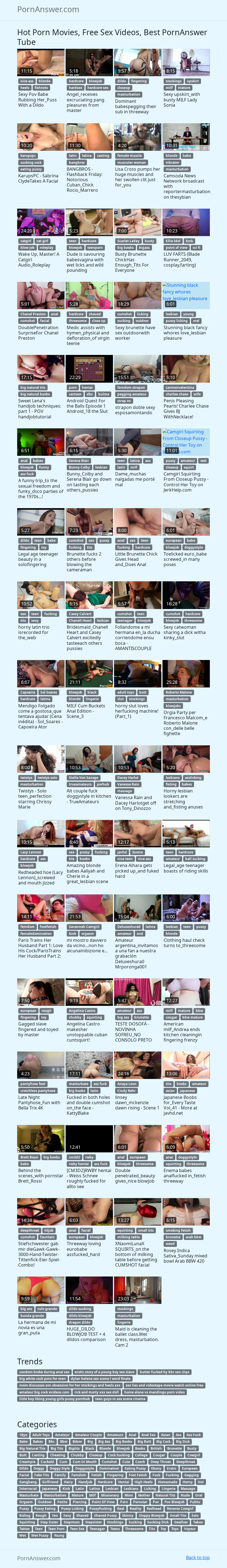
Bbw (63, 1441)
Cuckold (47, 1461)
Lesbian (111, 1488)
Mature (78, 1495)
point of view (176, 247)
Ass (178, 1435)
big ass (123, 1017)
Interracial (28, 1488)
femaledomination (35, 933)
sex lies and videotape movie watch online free (164, 1385)
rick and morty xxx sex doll (96, 1392)
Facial (24, 1475)
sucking (123, 320)
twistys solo (47, 777)
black (91, 692)
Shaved (82, 1515)
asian (170, 1090)
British (156, 1448)
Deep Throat (161, 1461)
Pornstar (140, 1502)
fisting (171, 784)
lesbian (172, 314)
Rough (41, 1515)
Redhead (154, 1508)
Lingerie (169, 1488)
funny (44, 467)
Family (60, 1475)
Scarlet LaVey (128, 241)
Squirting (27, 1522)
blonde (44, 81)
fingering (139, 81)
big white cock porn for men (42, 1378)
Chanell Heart (80, 620)
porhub (103, 784)
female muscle (129, 155)
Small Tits (178, 1515)
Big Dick (183, 1441)
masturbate (78, 1083)
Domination (109, 1468)
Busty (192, 1448)
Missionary (110, 1495)
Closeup (95, 1455)
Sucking (135, 1522)
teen (72, 241)
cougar (171, 1017)
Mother (144, 1495)
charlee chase (177, 394)
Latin (80, 1488)
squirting (94, 1017)
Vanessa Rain (128, 784)
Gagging (191, 1475)
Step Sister (49, 1522)
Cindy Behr (126, 1090)
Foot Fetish (138, 1475)
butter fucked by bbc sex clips (164, 1372)
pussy (171, 460)
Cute (126, 1461)
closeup (123, 87)
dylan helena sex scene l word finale (100, 1378)
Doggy (38, 1468)
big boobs (125, 247)
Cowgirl (193, 1455)
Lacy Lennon (30, 852)
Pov (156, 1502)
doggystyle (193, 547)
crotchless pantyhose (37, 1090)
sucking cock (31, 162)
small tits (146, 1230)
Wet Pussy (39, 1535)
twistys (26, 777)
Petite (62, 1502)
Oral (198, 1495)
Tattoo (24, 1528)
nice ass (26, 81)
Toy (163, 1528)
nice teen (125, 858)
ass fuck (27, 474)
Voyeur (190, 1528)
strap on (124, 400)
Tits (152, 1528)
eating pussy (31, 169)
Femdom (78, 1475)
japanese (187, 1090)
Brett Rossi (29, 1157)
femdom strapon (131, 387)
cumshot (27, 320)
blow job (27, 247)
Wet (22, 1535)
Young (59, 1535)
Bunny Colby (79, 467)
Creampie (27, 1461)
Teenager (97, 1528)
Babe (23, 1441)
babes (38, 460)
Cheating (57, 1455)
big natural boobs (35, 394)
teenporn (95, 247)
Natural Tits (165, 1495)
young (188, 314)
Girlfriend (50, 1482)
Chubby (77, 1455)
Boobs (140, 1448)
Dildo (23, 1468)
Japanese (49, 1488)
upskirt (193, 81)
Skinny (127, 1515)
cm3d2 (74, 1157)
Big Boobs (124, 1441)
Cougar (159, 1455)
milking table (128, 1237)
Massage (188, 1488)
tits (89, 547)
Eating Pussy (135, 1468)
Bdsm (77, 1441)
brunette (141, 1017)
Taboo (198, 1522)
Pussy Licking (72, 1508)
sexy (35, 620)
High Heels (144, 1482)
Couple (176, 1455)
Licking (150, 1488)
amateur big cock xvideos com (44, 1392)
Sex (55, 1515)
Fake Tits (41, 1475)
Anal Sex (148, 1435)
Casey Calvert (80, 614)
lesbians (173, 777)
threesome (78, 320)
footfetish (48, 926)
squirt (189, 467)
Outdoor (45, 1502)
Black (89, 1448)
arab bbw (193, 1237)
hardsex (75, 87)
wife (197, 394)
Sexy (67, 1515)
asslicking (193, 777)
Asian (165, 1435)
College (141, 1455)
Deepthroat (185, 1461)
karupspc (28, 155)
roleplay (46, 247)
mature (184, 87)
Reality (135, 1508)
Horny (188, 1482)
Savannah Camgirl (84, 926)
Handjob (85, 1482)
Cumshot (109, 1461)
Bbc (51, 1441)
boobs (85, 858)
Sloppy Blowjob (151, 1515)
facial (44, 320)
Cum (63, 1461)
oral (196, 320)
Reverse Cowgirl (180, 1508)
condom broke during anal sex (44, 1372)
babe (187, 155)
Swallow (181, 1522)
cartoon (75, 394)
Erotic (171, 1468)
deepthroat (29, 1230)
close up (98, 320)
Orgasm (26, 1502)
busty (149, 241)
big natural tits (32, 387)
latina (87, 155)
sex (91, 540)
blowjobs (173, 706)
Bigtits (74, 1448)
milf (169, 87)
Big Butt (144, 1441)
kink (189, 241)
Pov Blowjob (174, 1502)
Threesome (134, 1528)
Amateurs (115, 1435)
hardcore (76, 81)
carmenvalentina (180, 387)
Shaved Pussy (105, 1515)
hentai (87, 387)
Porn (124, 1502)
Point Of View (103, 1502)
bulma (103, 394)
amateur (188, 460)
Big (90, 1441)
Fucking (172, 1475)
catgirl (25, 241)
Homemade (167, 1482)
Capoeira (27, 692)
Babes (38, 1441)
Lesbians (131, 1488)
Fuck (156, 1475)
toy (44, 547)
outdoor (142, 320)
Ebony (156, 1468)
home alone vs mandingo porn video (154, 1392)
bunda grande (32, 1315)
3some (137, 852)
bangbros (77, 162)
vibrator (172, 162)
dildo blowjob (80, 1315)
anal (54, 314)
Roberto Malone (179, 692)
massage (124, 791)
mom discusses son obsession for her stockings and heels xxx (69, 1385)
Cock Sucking (119, 1455)
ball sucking (195, 858)
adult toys (125, 692)
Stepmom (72, 1522)
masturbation (128, 94)
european (174, 540)
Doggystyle (84, 1468)
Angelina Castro (82, 1010)
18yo (23, 1435)
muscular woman (131, 162)
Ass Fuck (194, 1435)
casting (103, 155)
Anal (132, 1435)
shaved (95, 314)
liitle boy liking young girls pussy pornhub (54, 1398)
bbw (199, 1010)
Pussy (24, 1508)
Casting (38, 1455)
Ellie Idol (173, 241)
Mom (129, 1495)
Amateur (62, 1435)
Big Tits (57, 1448)
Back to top (198, 1557)
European (190, 1468)
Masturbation (55, 1495)
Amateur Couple (88, 1435)
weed (170, 1243)
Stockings (115, 1522)
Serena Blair (79, 460)
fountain (47, 1237)
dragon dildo (79, 1322)
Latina (94, 1488)
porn (73, 387)
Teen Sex (77, 1528)
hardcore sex (98, 87)
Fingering (115, 1475)
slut (120, 699)
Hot (201, 1482)
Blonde (105, 1448)
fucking (75, 547)
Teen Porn (56, 1528)
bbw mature (192, 1017)
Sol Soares (48, 692)
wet (203, 460)
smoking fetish (178, 1230)
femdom (27, 926)
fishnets (41, 87)
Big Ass (104, 1441)
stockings (174, 81)
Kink (66, 1488)
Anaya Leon (126, 1083)
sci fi (196, 247)
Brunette (174, 1448)
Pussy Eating (45, 1508)
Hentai (123, 1482)
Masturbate (28, 1495)
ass (148, 460)
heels (24, 87)
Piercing (80, 1502)
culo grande (47, 1308)
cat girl (42, 241)
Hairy (68, 1482)
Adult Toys (41, 1435)
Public (195, 1502)
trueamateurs (80, 784)
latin (73, 155)
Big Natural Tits (32, 1448)
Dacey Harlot (127, 777)
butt (142, 692)
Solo (195, 1515)
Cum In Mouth (85, 1461)
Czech (140, 1461)
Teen (39, 1528)
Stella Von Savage (83, 777)
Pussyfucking (100, 1508)
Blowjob (123, 1448)
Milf (92, 1495)
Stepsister (93, 1522)
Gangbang (28, 1482)
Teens (115, 1528)
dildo (121, 81)
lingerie (92, 699)
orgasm (87, 933)
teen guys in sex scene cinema (120, 1398)
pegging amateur (131, 394)
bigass (144, 247)
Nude (185, 1495)
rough (46, 1010)
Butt (23, 1455)
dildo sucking (80, 1308)
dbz (90, 394)
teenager (124, 620)
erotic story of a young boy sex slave (104, 1372)
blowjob (95, 81)
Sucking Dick (158, 1522)
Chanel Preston (33, 314)
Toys (175, 1528)
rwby (89, 1157)
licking (142, 314)
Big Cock (163, 1441)
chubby (75, 1017)
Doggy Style (60, 1468)
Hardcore (105, 1482)
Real (120, 1508)
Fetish (96, 1475)
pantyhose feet (32, 1083)
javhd (122, 852)
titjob (48, 1230)
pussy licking (177, 320)
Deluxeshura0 (128, 926)
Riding (24, 1515)
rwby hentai (79, 1164)
